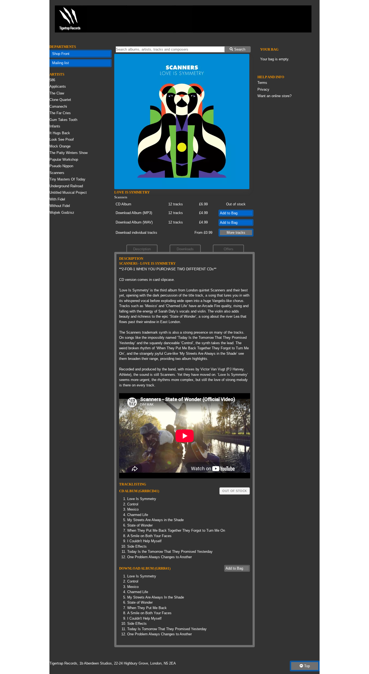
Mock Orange (60, 146)
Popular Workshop (63, 159)
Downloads (185, 249)
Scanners (56, 173)
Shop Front (60, 54)
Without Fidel (59, 206)
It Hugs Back (59, 133)
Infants (54, 126)
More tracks (236, 233)
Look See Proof (61, 139)
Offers (228, 249)
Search (239, 49)
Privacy (263, 89)
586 (52, 80)
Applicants (57, 86)
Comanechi (58, 106)
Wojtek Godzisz (61, 213)
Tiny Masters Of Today (67, 179)
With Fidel (57, 199)
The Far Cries (60, 113)
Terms (262, 83)
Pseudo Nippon (61, 166)
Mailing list (60, 63)
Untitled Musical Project (68, 192)
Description (142, 249)
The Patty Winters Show (68, 153)
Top (306, 666)
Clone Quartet (60, 100)
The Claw (56, 93)
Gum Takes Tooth (63, 120)
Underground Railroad (66, 186)
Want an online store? (274, 96)
